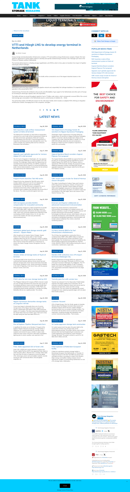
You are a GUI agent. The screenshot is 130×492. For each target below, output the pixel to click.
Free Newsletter (77, 15)
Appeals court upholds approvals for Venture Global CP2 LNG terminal (30, 155)
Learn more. (79, 480)
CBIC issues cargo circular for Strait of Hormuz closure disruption (69, 179)
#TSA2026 (104, 457)
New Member (109, 15)
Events (49, 15)
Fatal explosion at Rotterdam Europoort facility (66, 348)
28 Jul (105, 431)
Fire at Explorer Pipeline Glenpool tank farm (29, 324)
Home (19, 15)
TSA (97, 455)
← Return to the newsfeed (20, 31)
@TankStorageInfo (96, 461)
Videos (56, 15)
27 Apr (101, 454)
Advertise (87, 15)
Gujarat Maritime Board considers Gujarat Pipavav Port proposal (67, 155)
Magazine (41, 15)
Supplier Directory (65, 15)
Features (32, 15)
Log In (101, 15)
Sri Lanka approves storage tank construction (68, 324)
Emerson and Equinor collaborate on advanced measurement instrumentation (67, 204)
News (24, 15)
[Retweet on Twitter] (96, 427)
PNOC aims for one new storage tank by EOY (30, 279)
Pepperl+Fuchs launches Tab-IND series (28, 178)
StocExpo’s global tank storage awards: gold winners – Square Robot (29, 231)
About (94, 15)
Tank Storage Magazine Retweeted (106, 428)
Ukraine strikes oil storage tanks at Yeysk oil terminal (29, 256)
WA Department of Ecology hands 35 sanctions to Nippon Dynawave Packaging (67, 131)
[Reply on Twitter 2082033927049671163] (93, 446)
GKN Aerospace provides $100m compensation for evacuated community (28, 204)
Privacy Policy (69, 490)
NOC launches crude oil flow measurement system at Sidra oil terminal (29, 131)
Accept (65, 485)
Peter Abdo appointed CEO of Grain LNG (28, 347)
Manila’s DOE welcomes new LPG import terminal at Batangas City (67, 256)
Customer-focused (58, 301)
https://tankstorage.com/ (98, 467)
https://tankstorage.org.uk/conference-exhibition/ (103, 471)
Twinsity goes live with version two (65, 279)
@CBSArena (104, 463)
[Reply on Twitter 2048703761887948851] (93, 474)
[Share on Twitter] (47, 110)
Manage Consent (61, 490)
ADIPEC (98, 431)
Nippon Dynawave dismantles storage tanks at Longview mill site (29, 302)
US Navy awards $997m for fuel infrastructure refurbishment (64, 231)
